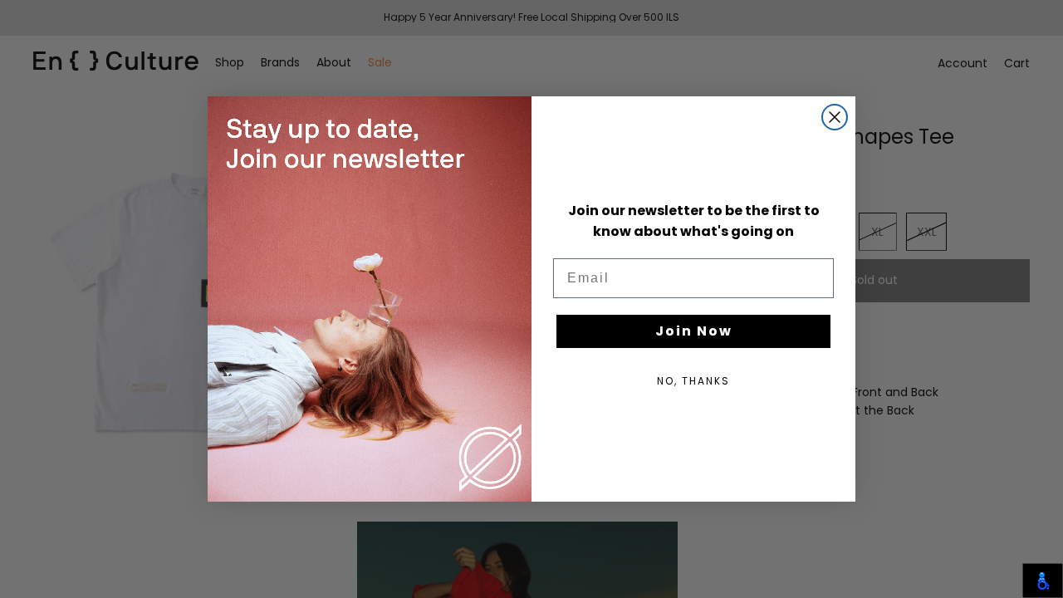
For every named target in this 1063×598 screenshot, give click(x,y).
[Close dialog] (834, 117)
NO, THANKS (693, 381)
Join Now (693, 331)
